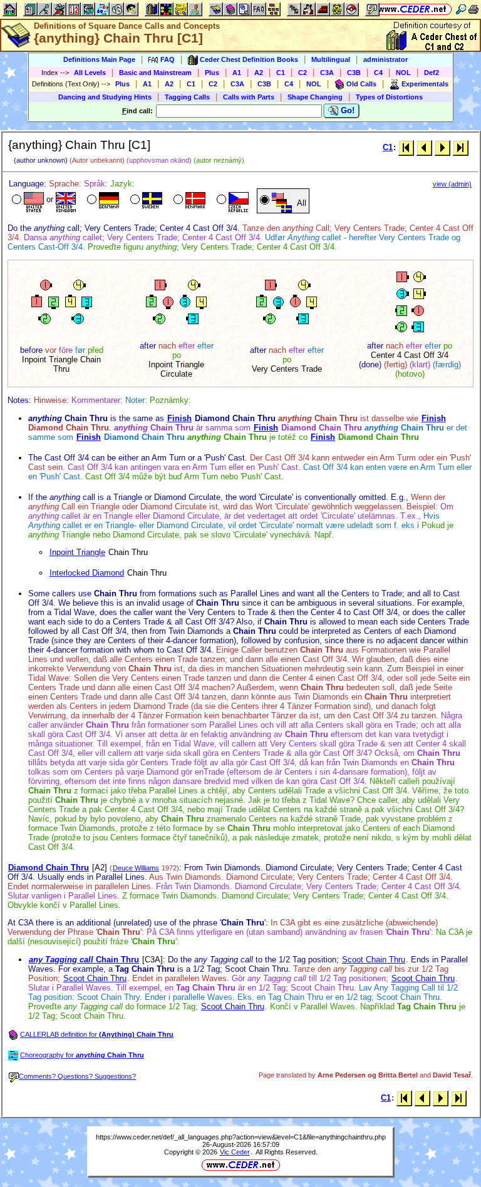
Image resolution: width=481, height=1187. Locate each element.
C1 (280, 72)
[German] (102, 201)
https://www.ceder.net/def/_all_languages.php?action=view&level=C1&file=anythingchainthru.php (241, 1137)
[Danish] (188, 201)
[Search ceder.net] (461, 9)
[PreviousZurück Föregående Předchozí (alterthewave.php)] (424, 147)
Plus (212, 72)
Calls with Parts (248, 97)
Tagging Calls (187, 97)
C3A (327, 72)
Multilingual (330, 59)
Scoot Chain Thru (373, 959)
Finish (179, 418)
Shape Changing (315, 97)
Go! (346, 110)
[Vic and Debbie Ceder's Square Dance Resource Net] (412, 9)
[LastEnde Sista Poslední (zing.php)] (460, 147)
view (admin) (452, 184)
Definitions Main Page (99, 59)
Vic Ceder (235, 1152)
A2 (258, 72)
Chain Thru (84, 959)
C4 (378, 72)
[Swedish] (145, 201)
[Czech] (231, 201)
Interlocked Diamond (86, 573)
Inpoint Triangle (77, 552)
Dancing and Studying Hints (105, 97)
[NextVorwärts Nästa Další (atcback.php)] (442, 147)
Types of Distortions (389, 97)
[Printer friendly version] (473, 9)
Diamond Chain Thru (48, 867)
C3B (354, 72)
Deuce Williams (136, 868)
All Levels (90, 72)
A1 (236, 72)
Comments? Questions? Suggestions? (77, 1076)
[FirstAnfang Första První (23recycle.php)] (406, 147)
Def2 (431, 72)
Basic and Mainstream (155, 72)
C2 (302, 72)
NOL (403, 72)
